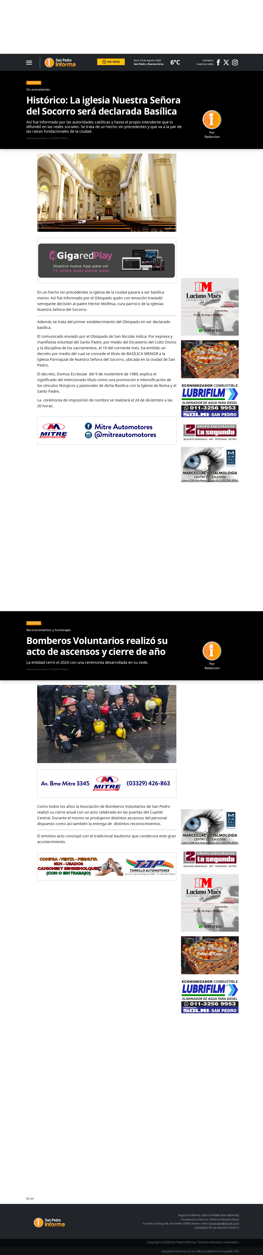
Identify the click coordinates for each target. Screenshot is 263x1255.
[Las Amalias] (210, 359)
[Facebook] (220, 62)
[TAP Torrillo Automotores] (106, 865)
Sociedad (34, 82)
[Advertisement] (115, 27)
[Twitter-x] (226, 62)
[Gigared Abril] (106, 260)
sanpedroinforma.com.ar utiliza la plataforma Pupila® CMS (200, 1251)
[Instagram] (235, 62)
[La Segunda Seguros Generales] (210, 432)
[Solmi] (210, 400)
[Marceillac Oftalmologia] (210, 464)
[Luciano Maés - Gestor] (210, 307)
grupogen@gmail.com (223, 1223)
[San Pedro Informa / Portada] (60, 62)
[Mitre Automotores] (106, 430)
